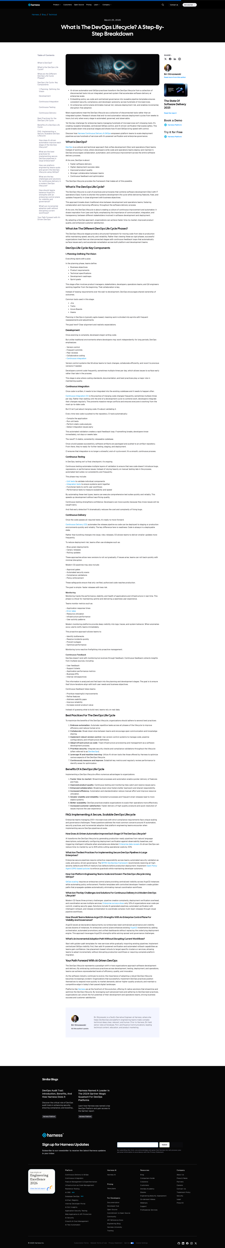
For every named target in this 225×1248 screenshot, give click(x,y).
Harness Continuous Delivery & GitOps (94, 133)
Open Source (79, 5)
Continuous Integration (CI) (77, 396)
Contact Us (181, 1189)
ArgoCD (133, 928)
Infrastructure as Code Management (79, 1185)
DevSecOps (93, 751)
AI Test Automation (72, 1225)
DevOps (69, 147)
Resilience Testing (72, 1189)
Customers (67, 5)
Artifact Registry (71, 1200)
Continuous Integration (74, 1178)
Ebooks (143, 1192)
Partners (180, 1182)
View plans (111, 1188)
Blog (142, 1175)
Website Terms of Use (98, 1243)
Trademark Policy (184, 1192)
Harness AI (111, 1175)
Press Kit (180, 1203)
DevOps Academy (147, 1189)
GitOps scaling (72, 882)
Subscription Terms (81, 1243)
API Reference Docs (115, 1220)
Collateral (144, 1182)
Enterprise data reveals (129, 844)
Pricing (88, 5)
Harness (81, 989)
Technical (53, 14)
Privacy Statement (115, 1243)
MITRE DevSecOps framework (114, 863)
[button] (57, 4)
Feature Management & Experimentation (81, 1182)
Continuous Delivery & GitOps (76, 1175)
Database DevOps (72, 1196)
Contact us (174, 5)
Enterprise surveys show (113, 903)
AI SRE (67, 1192)
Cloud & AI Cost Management (77, 1221)
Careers (180, 1185)
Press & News (182, 1178)
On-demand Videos (147, 1199)
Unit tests (71, 481)
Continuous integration (76, 358)
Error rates (71, 611)
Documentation (113, 1202)
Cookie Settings (142, 1243)
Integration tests (74, 484)
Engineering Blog (113, 1223)
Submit (164, 1145)
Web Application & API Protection (78, 1214)
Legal (179, 1199)
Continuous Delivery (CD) (76, 524)
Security (180, 1196)
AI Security (69, 1218)
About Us (180, 1175)
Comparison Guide (147, 1178)
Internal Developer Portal (75, 1203)
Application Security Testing (76, 1211)
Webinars (143, 1203)
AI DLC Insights (71, 1207)
